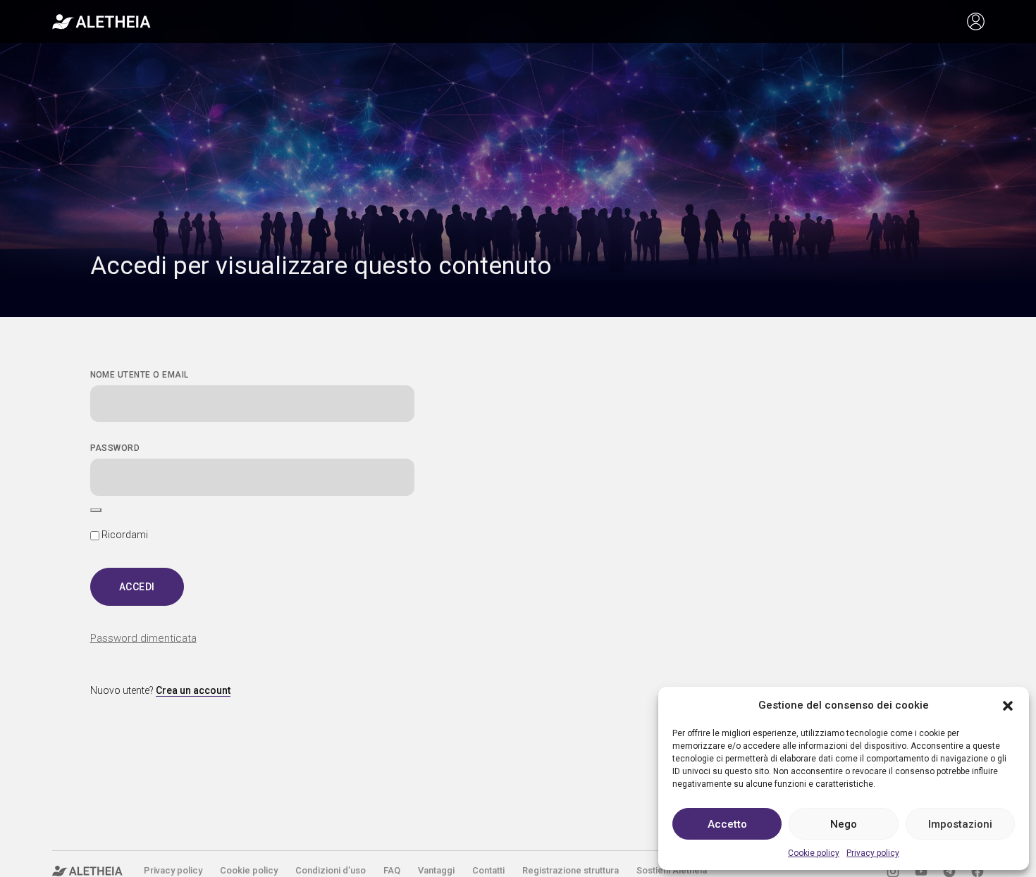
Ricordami (123, 534)
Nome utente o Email (139, 375)
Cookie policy (813, 853)
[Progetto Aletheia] (101, 21)
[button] (1008, 705)
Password (115, 448)
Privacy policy (872, 853)
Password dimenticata (143, 638)
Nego (843, 824)
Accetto (727, 824)
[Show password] (95, 510)
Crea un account (193, 690)
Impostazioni (960, 824)
